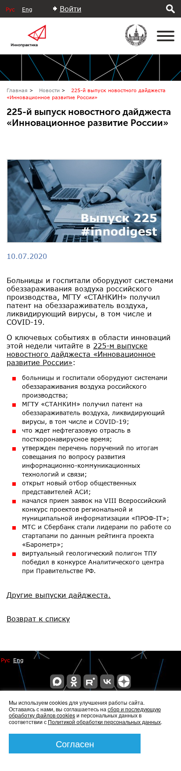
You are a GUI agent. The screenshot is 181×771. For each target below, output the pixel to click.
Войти (70, 8)
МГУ (141, 41)
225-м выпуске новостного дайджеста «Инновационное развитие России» (81, 353)
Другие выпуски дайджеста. (59, 595)
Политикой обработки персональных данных (104, 721)
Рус (10, 9)
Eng (27, 9)
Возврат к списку (38, 618)
